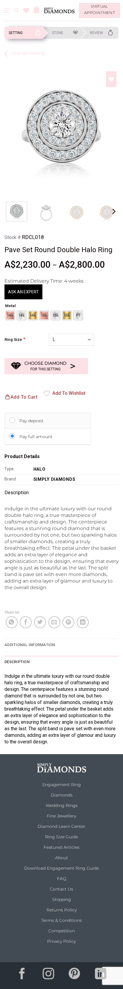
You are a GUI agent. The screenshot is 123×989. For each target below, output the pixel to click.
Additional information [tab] (29, 645)
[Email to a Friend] (54, 622)
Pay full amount (36, 436)
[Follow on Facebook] (22, 976)
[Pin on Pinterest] (68, 622)
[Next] (111, 126)
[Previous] (11, 126)
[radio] (10, 315)
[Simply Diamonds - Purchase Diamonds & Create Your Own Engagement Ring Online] (59, 10)
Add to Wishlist (68, 393)
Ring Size (13, 339)
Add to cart (23, 397)
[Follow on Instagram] (48, 976)
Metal (10, 306)
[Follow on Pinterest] (75, 976)
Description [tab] (17, 662)
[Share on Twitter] (40, 622)
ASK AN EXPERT (23, 291)
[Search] (16, 10)
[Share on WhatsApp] (12, 622)
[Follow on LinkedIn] (101, 976)
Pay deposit (31, 420)
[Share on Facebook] (26, 622)
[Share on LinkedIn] (83, 622)
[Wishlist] (26, 10)
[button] (6, 10)
